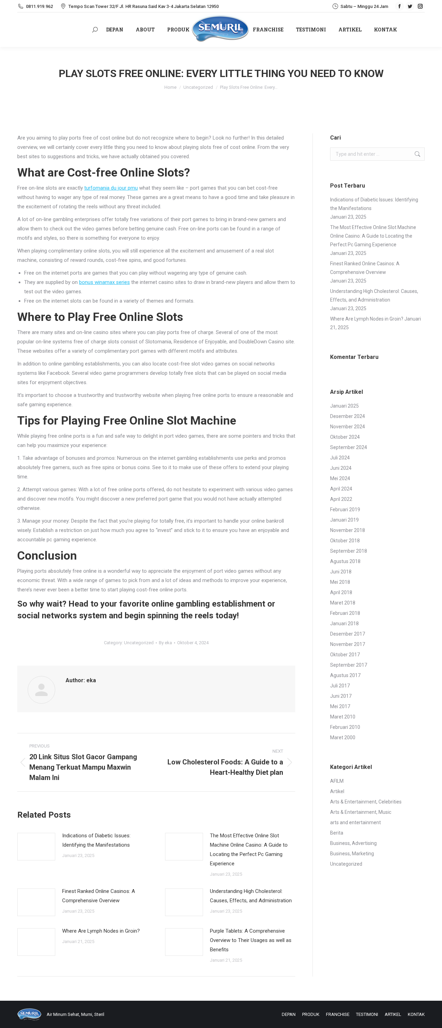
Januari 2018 (344, 623)
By (165, 642)
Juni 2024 (341, 468)
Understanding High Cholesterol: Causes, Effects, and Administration (251, 896)
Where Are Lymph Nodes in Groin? (101, 931)
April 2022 (341, 499)
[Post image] (36, 846)
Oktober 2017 (345, 654)
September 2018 (348, 551)
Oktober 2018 (345, 540)
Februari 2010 (345, 727)
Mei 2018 (340, 582)
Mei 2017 (340, 706)
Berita (336, 833)
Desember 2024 (347, 416)
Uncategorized (139, 642)
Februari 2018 (345, 613)
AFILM (337, 781)
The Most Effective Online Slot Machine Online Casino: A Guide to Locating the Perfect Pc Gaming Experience (249, 849)
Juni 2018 (341, 571)
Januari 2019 (344, 520)
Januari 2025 (344, 406)
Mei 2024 (340, 478)
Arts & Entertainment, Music (360, 812)
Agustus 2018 (345, 561)
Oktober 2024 (345, 437)
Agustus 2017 (345, 675)
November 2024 (347, 426)
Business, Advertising (353, 843)
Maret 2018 (342, 603)
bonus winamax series (104, 282)
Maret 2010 (342, 717)
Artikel (337, 791)
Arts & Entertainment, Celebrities (366, 802)
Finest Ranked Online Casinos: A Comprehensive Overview (98, 896)
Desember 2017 (347, 634)
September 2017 (348, 665)
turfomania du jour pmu (111, 188)
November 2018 (347, 530)
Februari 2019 (345, 509)
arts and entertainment (355, 822)
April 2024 (341, 489)
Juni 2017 (341, 696)
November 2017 (347, 644)
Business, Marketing (352, 853)
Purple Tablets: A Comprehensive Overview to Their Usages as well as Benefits (250, 940)
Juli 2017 (340, 685)
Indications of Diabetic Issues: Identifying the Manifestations (96, 840)
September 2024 (348, 447)
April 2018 (341, 592)
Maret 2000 (342, 737)
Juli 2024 (340, 457)
